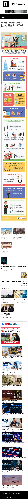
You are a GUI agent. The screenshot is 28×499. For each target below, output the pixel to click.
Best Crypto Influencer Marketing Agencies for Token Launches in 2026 (14, 443)
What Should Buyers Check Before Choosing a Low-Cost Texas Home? (13, 357)
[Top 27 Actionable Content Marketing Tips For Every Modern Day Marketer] (19, 231)
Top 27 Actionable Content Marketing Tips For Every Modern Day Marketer (18, 236)
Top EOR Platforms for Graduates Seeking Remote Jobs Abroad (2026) (12, 371)
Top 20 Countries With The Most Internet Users (14, 457)
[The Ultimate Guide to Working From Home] (6, 245)
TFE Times (2, 27)
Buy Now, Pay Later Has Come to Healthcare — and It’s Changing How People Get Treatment (14, 429)
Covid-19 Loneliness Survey (6, 300)
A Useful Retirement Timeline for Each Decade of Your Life (6, 315)
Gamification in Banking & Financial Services (20, 300)
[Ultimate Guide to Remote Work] (6, 231)
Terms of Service (4, 497)
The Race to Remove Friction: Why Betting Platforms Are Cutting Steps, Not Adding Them (13, 414)
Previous (5, 264)
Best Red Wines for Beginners (9, 400)
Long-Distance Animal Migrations (10, 485)
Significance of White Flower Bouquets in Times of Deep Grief (12, 386)
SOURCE (3, 221)
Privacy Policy (11, 497)
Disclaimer (16, 497)
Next (24, 279)
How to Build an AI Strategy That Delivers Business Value (12, 471)
